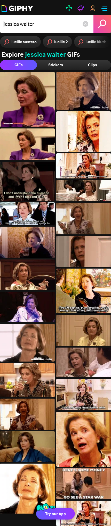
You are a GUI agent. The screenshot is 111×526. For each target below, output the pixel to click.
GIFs (18, 64)
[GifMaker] (69, 8)
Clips (92, 64)
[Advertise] (81, 8)
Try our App (55, 513)
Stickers (55, 64)
